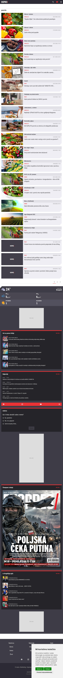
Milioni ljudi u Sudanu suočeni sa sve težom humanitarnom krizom (31, 387)
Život (11, 654)
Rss (59, 404)
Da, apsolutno (8, 418)
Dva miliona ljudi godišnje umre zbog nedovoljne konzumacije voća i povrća (31, 259)
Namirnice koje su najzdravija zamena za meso (31, 46)
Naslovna (11, 643)
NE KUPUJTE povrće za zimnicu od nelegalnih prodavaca (31, 126)
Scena (11, 650)
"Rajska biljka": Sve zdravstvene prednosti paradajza (31, 19)
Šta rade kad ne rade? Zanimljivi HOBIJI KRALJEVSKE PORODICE (31, 605)
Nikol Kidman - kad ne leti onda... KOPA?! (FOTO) (31, 585)
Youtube (41, 404)
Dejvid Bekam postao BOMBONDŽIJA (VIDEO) (31, 578)
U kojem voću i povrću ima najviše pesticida (31, 192)
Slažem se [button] (39, 669)
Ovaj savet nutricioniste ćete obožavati (31, 152)
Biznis (11, 647)
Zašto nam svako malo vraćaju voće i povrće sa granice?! (31, 139)
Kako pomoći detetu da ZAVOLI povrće (31, 99)
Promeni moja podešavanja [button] (44, 672)
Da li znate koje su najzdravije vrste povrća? (31, 59)
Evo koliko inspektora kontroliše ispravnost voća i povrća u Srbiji (31, 166)
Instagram (22, 404)
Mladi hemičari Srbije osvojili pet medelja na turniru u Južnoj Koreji (31, 345)
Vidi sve (57, 333)
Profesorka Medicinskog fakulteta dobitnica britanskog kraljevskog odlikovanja (31, 338)
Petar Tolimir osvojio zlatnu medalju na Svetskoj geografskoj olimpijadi (31, 351)
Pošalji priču (57, 2)
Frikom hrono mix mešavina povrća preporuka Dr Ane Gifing (31, 246)
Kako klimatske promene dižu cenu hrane (31, 206)
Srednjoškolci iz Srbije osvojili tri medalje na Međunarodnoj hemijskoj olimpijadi (31, 364)
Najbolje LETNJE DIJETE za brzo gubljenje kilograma (31, 112)
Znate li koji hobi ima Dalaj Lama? (31, 598)
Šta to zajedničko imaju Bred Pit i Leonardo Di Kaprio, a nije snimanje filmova (31, 591)
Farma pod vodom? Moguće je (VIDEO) (31, 232)
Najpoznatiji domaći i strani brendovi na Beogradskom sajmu (31, 219)
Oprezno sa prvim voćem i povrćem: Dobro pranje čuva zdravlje (31, 273)
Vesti (51, 643)
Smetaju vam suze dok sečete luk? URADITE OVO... (31, 86)
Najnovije (31, 643)
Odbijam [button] (47, 669)
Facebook (4, 404)
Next (60, 282)
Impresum (30, 667)
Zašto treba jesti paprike (31, 32)
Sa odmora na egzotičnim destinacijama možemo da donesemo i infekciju (31, 383)
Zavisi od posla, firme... (11, 424)
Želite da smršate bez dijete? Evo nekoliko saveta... (31, 72)
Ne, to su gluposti (9, 421)
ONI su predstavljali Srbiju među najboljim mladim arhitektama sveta (31, 358)
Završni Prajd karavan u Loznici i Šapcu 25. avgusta (31, 392)
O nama (17, 667)
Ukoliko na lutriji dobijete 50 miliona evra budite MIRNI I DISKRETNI (31, 378)
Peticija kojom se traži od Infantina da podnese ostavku (31, 397)
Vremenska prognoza (31, 289)
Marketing (23, 667)
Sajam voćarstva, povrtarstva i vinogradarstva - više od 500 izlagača (31, 179)
